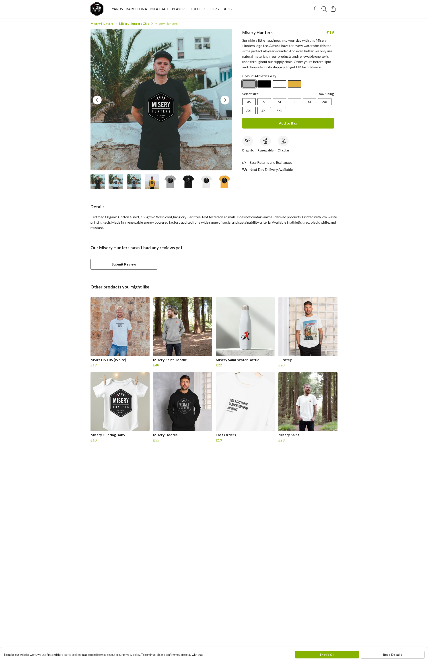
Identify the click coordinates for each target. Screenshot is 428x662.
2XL (325, 102)
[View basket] (333, 8)
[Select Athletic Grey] (249, 84)
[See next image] (224, 100)
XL (310, 102)
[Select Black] (264, 84)
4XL (264, 110)
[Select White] (279, 84)
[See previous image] (97, 100)
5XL (279, 110)
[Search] (324, 8)
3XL (249, 110)
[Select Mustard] (294, 84)
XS (249, 102)
